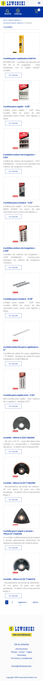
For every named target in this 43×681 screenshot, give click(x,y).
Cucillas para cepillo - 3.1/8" (16, 106)
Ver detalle (13, 75)
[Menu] (37, 3)
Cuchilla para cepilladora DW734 (19, 58)
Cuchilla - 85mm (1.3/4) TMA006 (19, 437)
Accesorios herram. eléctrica (13, 23)
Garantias (21, 655)
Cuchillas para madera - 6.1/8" (18, 299)
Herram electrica (14, 20)
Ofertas (18, 14)
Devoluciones (21, 649)
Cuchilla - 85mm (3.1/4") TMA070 (19, 579)
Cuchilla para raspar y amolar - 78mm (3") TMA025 (18, 532)
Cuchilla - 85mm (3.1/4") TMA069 (19, 483)
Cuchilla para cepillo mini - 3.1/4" (19, 395)
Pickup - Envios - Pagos (21, 652)
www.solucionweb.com (28, 677)
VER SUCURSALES (22, 634)
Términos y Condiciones (21, 658)
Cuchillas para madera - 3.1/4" (18, 202)
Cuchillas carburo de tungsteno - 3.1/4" (19, 156)
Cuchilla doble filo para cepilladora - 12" (21, 348)
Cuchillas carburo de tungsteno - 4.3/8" (19, 249)
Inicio (5, 20)
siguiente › (22, 602)
